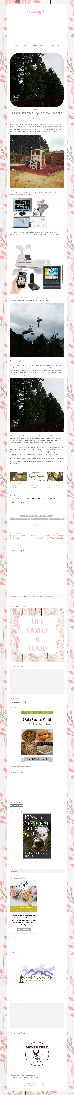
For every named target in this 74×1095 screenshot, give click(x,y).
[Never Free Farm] (37, 1054)
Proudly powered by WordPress (37, 1083)
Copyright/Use (55, 46)
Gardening (37, 109)
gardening (48, 515)
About (34, 46)
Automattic (44, 1085)
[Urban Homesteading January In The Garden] (37, 476)
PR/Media (24, 46)
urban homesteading (40, 519)
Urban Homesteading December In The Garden (23, 536)
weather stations (57, 519)
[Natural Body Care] (37, 836)
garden (39, 515)
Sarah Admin (42, 118)
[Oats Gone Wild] (37, 737)
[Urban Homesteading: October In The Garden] (55, 476)
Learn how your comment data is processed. (47, 596)
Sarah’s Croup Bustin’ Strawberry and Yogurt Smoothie (50, 536)
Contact (43, 46)
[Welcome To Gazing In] (37, 635)
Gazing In (37, 11)
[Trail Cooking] (37, 973)
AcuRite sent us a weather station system (36, 298)
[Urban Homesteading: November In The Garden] (18, 476)
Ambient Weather (27, 515)
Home (16, 46)
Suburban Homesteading (20, 519)
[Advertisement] (37, 30)
